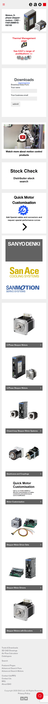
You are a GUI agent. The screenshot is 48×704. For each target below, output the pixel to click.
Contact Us (6, 678)
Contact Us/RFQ (9, 676)
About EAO (6, 684)
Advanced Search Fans (12, 668)
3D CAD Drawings (9, 650)
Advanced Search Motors (12, 671)
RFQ (3, 681)
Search (5, 661)
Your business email (19, 95)
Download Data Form (20, 90)
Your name (15, 87)
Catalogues (6, 656)
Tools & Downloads (10, 648)
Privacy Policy (24, 693)
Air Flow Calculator (10, 653)
